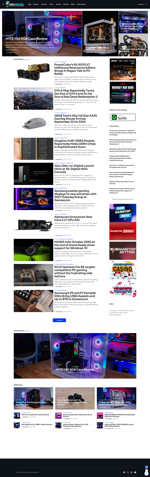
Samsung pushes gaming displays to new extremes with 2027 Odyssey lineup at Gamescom (75, 195)
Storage (69, 412)
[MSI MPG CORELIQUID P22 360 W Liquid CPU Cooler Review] (133, 22)
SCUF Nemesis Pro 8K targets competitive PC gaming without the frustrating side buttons (74, 272)
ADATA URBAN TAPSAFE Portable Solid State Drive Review (120, 415)
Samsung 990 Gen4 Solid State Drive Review (77, 415)
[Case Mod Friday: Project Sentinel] (133, 45)
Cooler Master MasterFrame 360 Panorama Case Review (75, 425)
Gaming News (62, 87)
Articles (88, 45)
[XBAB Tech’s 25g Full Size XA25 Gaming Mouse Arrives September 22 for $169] (33, 124)
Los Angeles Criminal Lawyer (118, 313)
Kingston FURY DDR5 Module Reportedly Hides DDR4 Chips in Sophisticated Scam (75, 144)
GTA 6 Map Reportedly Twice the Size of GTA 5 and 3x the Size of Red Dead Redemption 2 (76, 93)
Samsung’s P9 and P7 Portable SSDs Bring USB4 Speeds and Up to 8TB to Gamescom (75, 296)
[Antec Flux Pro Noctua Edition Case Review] (33, 398)
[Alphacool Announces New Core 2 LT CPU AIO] (33, 225)
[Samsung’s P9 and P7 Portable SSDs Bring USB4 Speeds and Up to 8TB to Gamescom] (33, 301)
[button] (3, 4)
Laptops (24, 422)
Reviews (11, 35)
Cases (7, 35)
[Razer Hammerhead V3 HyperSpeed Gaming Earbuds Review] (75, 398)
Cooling (123, 21)
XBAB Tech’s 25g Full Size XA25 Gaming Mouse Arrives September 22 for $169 (75, 118)
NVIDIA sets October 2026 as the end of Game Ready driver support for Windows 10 (74, 245)
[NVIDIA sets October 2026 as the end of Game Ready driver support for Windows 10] (33, 250)
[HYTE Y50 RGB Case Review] (42, 33)
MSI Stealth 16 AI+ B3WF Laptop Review (36, 424)
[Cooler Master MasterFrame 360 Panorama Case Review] (58, 425)
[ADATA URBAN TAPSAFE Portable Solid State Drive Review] (100, 415)
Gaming (59, 397)
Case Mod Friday (94, 45)
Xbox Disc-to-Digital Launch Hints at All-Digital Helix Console (74, 169)
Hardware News (63, 138)
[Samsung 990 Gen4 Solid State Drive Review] (58, 415)
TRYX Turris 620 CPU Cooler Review (35, 415)
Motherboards (102, 400)
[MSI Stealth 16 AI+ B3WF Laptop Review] (17, 425)
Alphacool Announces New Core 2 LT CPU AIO (73, 218)
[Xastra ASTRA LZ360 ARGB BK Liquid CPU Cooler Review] (100, 425)
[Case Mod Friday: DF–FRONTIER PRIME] (100, 33)
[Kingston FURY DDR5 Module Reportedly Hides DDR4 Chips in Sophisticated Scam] (33, 149)
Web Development (115, 315)
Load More (59, 320)
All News (57, 87)
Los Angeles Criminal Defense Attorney (121, 310)
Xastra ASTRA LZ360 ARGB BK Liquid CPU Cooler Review (119, 425)
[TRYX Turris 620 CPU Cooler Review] (17, 415)
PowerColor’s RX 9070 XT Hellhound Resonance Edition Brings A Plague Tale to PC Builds (75, 69)
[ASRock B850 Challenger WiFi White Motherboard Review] (116, 398)
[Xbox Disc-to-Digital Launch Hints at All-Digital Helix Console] (33, 174)
